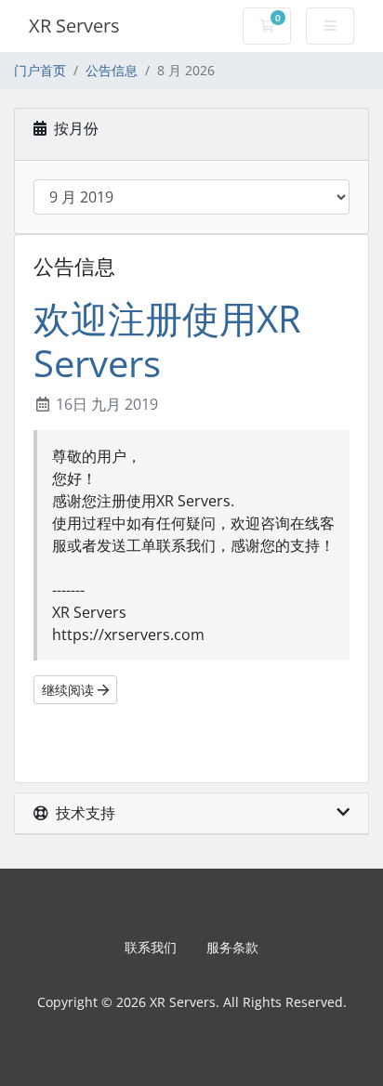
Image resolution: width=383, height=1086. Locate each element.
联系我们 (151, 947)
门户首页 (40, 70)
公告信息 (112, 70)
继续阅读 (70, 690)
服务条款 (232, 947)
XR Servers (74, 25)
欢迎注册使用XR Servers (167, 340)
